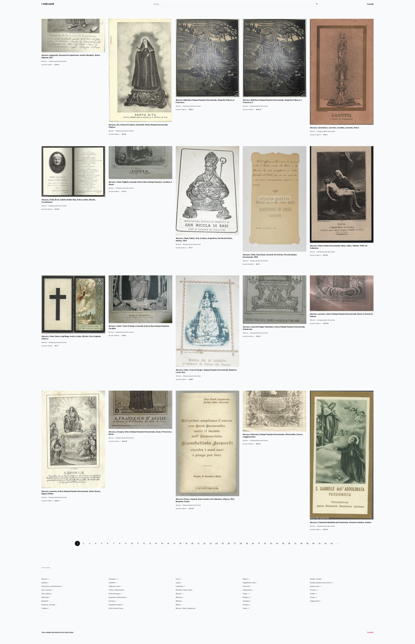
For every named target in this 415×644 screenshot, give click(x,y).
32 (265, 543)
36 (289, 543)
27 (235, 543)
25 (223, 543)
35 (283, 543)
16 (168, 543)
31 (259, 543)
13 (150, 543)
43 (331, 543)
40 (313, 543)
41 (319, 543)
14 (156, 543)
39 (307, 543)
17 (174, 543)
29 (247, 543)
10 (132, 543)
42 (325, 543)
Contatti (370, 4)
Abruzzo (44, 61)
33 (271, 543)
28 (241, 543)
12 (144, 543)
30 (253, 543)
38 (301, 543)
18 (180, 543)
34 (277, 543)
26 (229, 543)
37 (295, 543)
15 (162, 543)
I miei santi (48, 3)
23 (210, 543)
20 (192, 543)
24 (216, 543)
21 (198, 543)
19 (186, 543)
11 (138, 543)
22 (204, 543)
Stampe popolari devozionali (57, 61)
